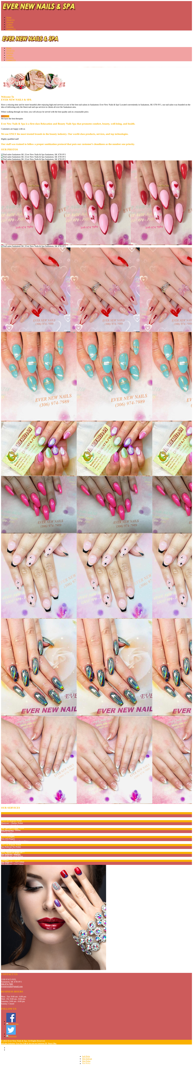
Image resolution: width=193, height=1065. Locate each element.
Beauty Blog (52, 1043)
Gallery (9, 24)
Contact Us (11, 29)
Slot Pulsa (86, 1061)
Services (9, 22)
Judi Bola (86, 1056)
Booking (10, 27)
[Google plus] (12, 1024)
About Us (10, 20)
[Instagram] (11, 1036)
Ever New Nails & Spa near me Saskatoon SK (31, 1043)
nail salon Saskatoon (8, 1043)
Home (8, 17)
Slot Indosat (87, 1059)
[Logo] (39, 7)
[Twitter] (11, 1034)
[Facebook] (11, 1021)
